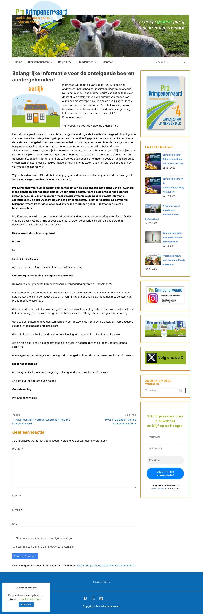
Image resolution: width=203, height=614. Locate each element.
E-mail (16, 509)
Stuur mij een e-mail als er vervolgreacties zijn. (44, 538)
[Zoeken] (185, 62)
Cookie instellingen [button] (31, 599)
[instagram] (101, 598)
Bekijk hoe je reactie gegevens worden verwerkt (106, 565)
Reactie (17, 449)
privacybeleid (158, 488)
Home (18, 62)
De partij (63, 62)
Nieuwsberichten (38, 62)
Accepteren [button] (26, 604)
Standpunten (85, 62)
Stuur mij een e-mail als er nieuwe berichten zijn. (45, 546)
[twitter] (93, 598)
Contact (108, 62)
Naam (15, 495)
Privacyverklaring (101, 582)
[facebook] (85, 598)
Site (14, 523)
